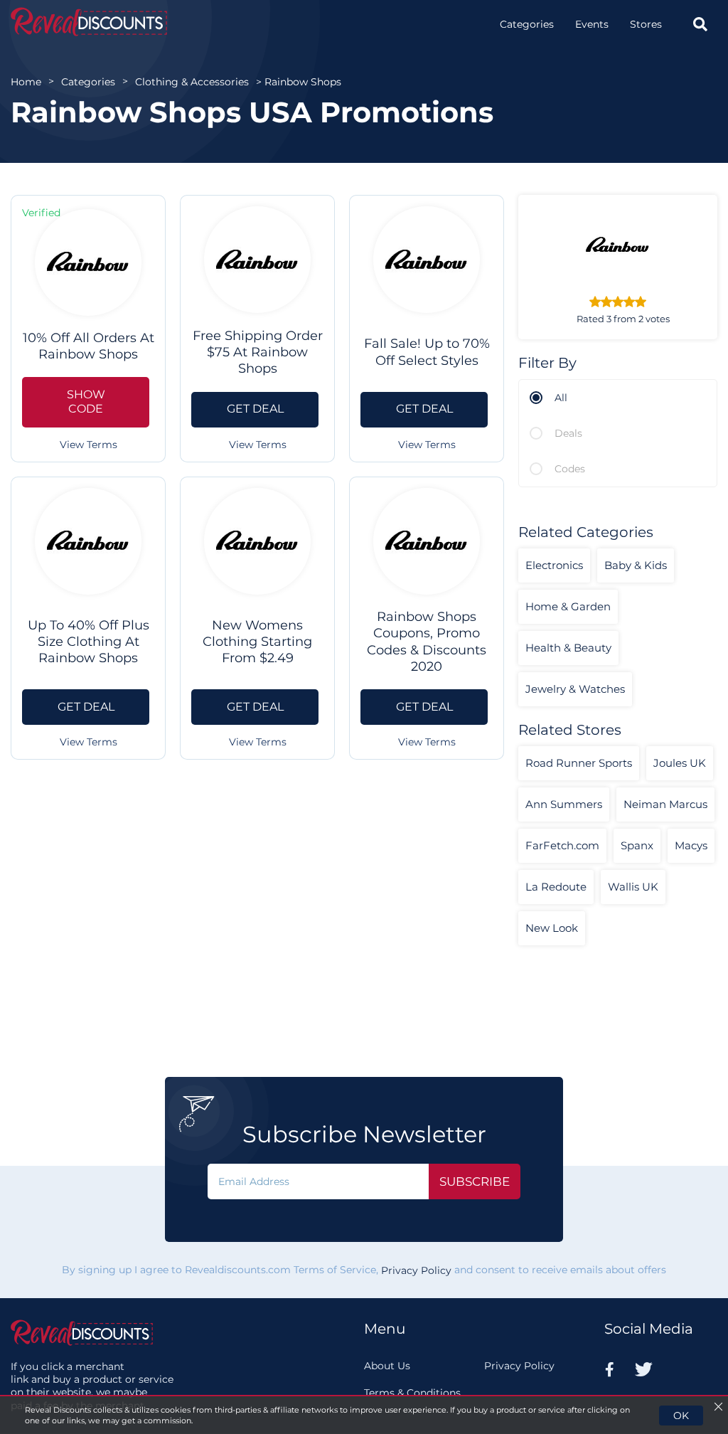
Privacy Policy (416, 1270)
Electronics (554, 565)
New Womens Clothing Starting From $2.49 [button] (257, 641)
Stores (646, 24)
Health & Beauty (568, 647)
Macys (691, 845)
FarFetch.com (562, 845)
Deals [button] (568, 433)
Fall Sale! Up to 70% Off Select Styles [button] (427, 352)
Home (26, 81)
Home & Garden (568, 606)
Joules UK (679, 763)
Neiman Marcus (665, 804)
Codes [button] (570, 468)
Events (592, 24)
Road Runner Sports (578, 763)
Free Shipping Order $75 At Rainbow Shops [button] (258, 352)
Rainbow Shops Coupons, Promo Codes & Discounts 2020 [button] (426, 641)
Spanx (637, 845)
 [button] (700, 24)
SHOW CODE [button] (86, 402)
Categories (527, 24)
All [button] (561, 397)
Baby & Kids (635, 565)
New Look (551, 928)
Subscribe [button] (474, 1181)
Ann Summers (563, 804)
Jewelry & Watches (575, 689)
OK (681, 1415)
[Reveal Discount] (89, 21)
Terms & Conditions (412, 1392)
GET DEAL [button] (255, 408)
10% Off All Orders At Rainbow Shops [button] (88, 346)
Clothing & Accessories (192, 81)
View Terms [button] (88, 444)
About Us (387, 1365)
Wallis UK (633, 886)
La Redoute (556, 886)
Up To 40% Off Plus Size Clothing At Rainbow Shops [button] (88, 641)
